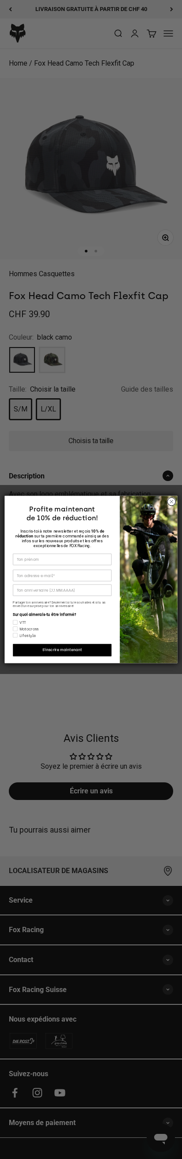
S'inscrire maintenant (62, 650)
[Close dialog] (171, 502)
